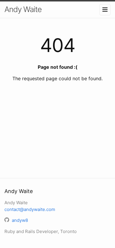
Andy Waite (23, 9)
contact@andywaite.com (29, 209)
